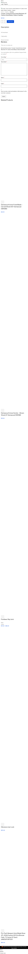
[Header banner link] (14, 477)
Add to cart (10, 21)
